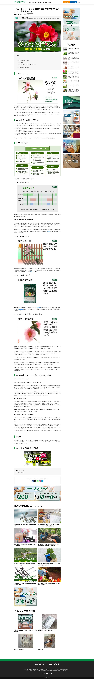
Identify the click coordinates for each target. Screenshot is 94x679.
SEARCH (79, 2)
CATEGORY (34, 2)
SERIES (40, 2)
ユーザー (21, 14)
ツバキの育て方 (21, 62)
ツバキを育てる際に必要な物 (23, 60)
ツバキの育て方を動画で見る (23, 67)
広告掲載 (36, 669)
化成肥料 (39, 307)
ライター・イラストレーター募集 (63, 667)
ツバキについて (21, 58)
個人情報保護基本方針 (64, 669)
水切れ (31, 271)
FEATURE (45, 2)
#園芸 (22, 472)
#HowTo (18, 472)
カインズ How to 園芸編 (23, 17)
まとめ (19, 65)
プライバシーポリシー (55, 669)
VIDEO (49, 2)
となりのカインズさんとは (29, 669)
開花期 (48, 231)
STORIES (44, 667)
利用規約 (47, 669)
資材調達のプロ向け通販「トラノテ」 (54, 670)
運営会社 (64, 670)
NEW (30, 2)
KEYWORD (53, 667)
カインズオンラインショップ (31, 670)
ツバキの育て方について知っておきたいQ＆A (27, 64)
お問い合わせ (42, 669)
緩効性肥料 (21, 309)
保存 (17, 22)
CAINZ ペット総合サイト (42, 670)
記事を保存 (29, 14)
